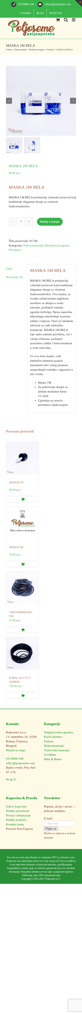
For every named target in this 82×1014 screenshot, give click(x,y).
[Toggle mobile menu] (74, 20)
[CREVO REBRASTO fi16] (22, 589)
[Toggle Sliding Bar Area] (78, 3)
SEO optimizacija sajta (49, 875)
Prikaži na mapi (15, 750)
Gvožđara (50, 754)
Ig (11, 779)
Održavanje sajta (29, 875)
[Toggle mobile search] (66, 20)
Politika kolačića (16, 819)
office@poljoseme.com (57, 4)
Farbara (48, 741)
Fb (7, 779)
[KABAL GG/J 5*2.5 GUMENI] (22, 654)
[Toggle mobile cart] (58, 20)
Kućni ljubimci (53, 736)
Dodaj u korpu (50, 221)
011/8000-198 (26, 4)
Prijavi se (51, 828)
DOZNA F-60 (16, 547)
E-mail (48, 818)
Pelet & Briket (53, 759)
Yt (14, 779)
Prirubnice (15, 249)
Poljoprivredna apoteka (58, 732)
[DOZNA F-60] (22, 524)
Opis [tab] (9, 268)
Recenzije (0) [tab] (14, 277)
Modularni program (57, 245)
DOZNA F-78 (16, 482)
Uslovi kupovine (16, 806)
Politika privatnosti (17, 810)
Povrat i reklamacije (18, 815)
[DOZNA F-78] (22, 459)
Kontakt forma (15, 824)
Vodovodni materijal (56, 750)
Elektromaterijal (33, 245)
